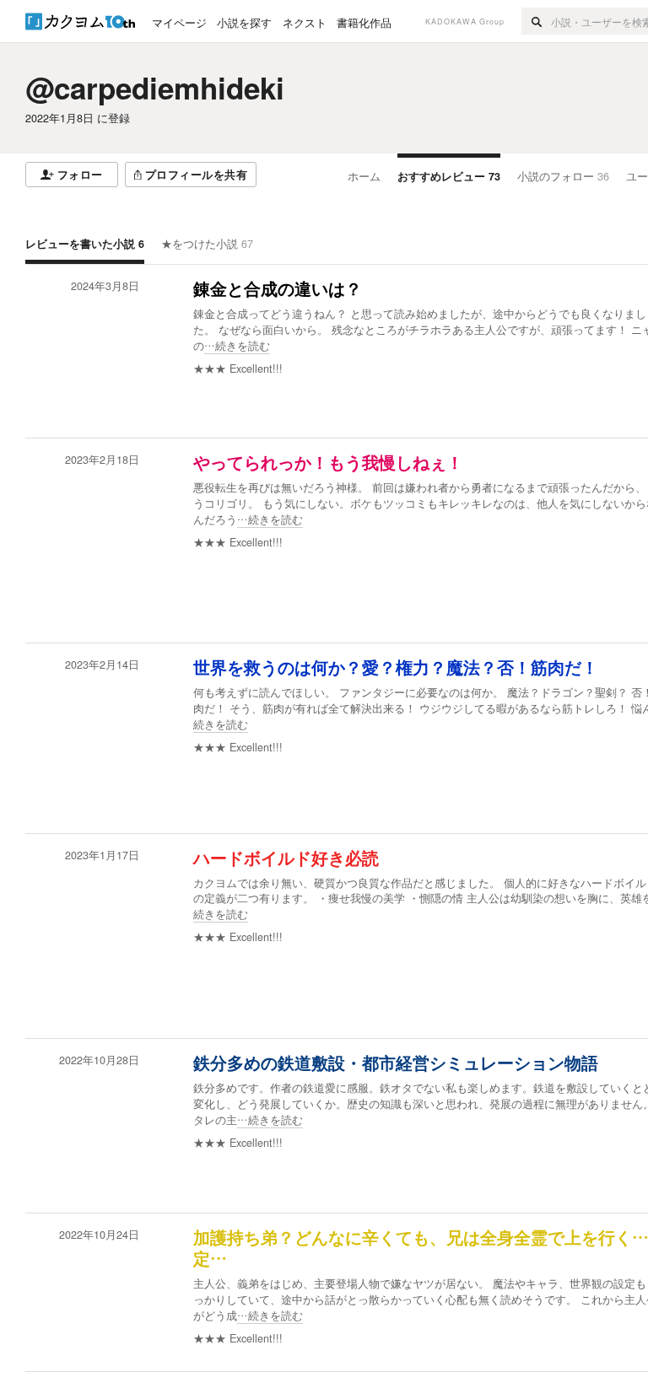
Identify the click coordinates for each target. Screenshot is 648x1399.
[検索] (536, 21)
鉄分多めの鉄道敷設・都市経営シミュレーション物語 (395, 1063)
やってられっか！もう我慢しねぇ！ (328, 463)
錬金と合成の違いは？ (277, 289)
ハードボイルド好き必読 (286, 858)
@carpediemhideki (154, 88)
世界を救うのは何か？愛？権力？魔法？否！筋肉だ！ (395, 668)
